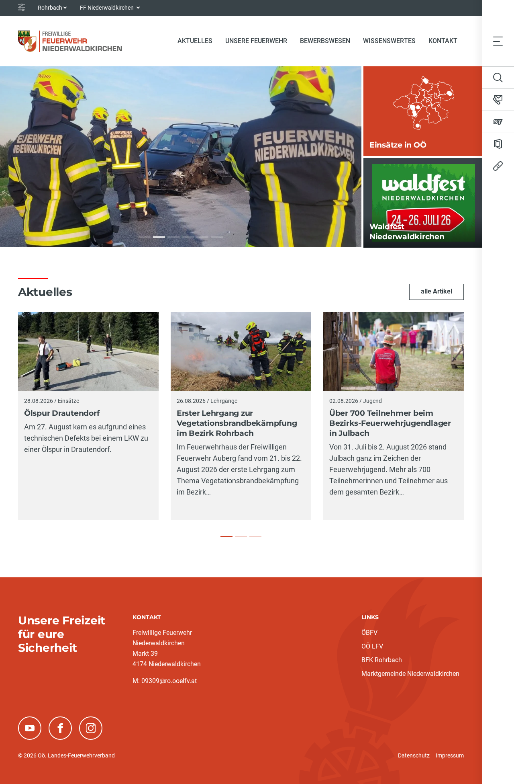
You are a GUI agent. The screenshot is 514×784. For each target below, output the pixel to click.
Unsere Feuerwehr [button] (256, 41)
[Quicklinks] (498, 166)
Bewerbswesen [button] (325, 41)
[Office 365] (498, 144)
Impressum (450, 755)
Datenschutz (414, 755)
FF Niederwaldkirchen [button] (107, 7)
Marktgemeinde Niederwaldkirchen (410, 673)
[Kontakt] (498, 100)
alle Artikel (436, 291)
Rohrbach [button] (50, 7)
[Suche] (498, 77)
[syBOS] (498, 122)
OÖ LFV (372, 646)
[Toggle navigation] (498, 41)
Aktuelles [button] (194, 41)
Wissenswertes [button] (389, 41)
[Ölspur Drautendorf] (226, 536)
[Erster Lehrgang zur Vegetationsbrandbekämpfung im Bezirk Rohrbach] (241, 536)
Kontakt (442, 41)
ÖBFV (369, 632)
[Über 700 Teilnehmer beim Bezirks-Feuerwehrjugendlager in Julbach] (255, 536)
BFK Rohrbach (381, 660)
